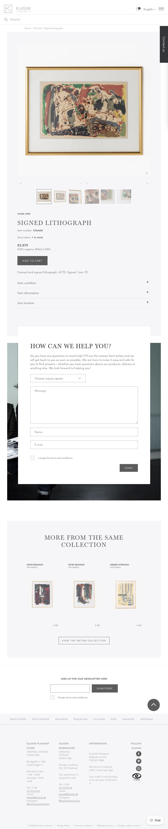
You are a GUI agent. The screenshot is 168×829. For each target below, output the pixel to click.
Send (129, 467)
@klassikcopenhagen (38, 804)
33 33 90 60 (33, 790)
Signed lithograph (53, 28)
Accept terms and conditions (72, 697)
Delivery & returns (104, 825)
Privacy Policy (63, 825)
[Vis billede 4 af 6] (92, 196)
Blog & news (80, 718)
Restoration (61, 718)
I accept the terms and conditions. (55, 458)
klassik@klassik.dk (36, 797)
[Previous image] (20, 183)
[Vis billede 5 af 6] (108, 196)
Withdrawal (147, 718)
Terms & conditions (83, 825)
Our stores (99, 718)
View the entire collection (84, 640)
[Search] (6, 19)
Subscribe (105, 688)
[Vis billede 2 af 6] (60, 196)
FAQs (114, 718)
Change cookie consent (129, 825)
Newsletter (129, 718)
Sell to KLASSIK (40, 718)
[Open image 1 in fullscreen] (84, 110)
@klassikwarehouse (69, 800)
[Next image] (147, 183)
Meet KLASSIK (18, 718)
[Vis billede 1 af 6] (44, 196)
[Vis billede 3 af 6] (76, 196)
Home (28, 28)
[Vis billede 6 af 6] (124, 196)
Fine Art (38, 28)
